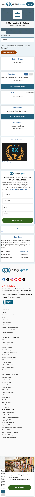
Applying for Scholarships (9, 420)
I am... (6, 211)
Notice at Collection (21, 290)
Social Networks (6, 322)
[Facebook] (4, 280)
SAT (26, 74)
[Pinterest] (16, 280)
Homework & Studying (8, 430)
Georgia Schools (6, 400)
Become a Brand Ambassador (10, 327)
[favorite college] (2, 32)
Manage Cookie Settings (21, 292)
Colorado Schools (7, 390)
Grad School (5, 355)
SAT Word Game (6, 362)
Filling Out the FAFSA (8, 422)
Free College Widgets (8, 367)
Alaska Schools (6, 380)
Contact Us (5, 312)
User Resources (6, 370)
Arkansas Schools (7, 385)
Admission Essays (7, 415)
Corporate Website (7, 332)
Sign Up (30, 4)
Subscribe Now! (17, 220)
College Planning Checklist (9, 360)
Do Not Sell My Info (10, 292)
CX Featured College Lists (9, 352)
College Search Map (7, 342)
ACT (31, 74)
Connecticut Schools (8, 392)
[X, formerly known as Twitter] (8, 280)
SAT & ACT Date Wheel (8, 365)
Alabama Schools (6, 377)
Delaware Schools (7, 395)
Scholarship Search (7, 345)
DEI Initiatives (6, 320)
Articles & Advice (7, 347)
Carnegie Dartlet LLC (15, 288)
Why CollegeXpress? (8, 315)
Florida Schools (6, 397)
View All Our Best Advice (9, 437)
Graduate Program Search (9, 357)
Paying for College (7, 425)
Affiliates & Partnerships (9, 325)
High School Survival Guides (10, 432)
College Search (6, 340)
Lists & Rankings (6, 350)
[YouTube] (20, 280)
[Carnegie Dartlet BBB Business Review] (7, 305)
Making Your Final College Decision (12, 427)
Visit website (24, 251)
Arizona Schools (6, 382)
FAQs (3, 317)
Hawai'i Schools (6, 402)
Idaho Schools (6, 405)
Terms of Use (13, 189)
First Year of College (7, 435)
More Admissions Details (17, 86)
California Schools (7, 387)
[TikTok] (24, 280)
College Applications (8, 412)
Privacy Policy (23, 189)
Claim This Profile (8, 52)
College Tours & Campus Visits (10, 417)
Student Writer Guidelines (9, 330)
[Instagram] (12, 280)
